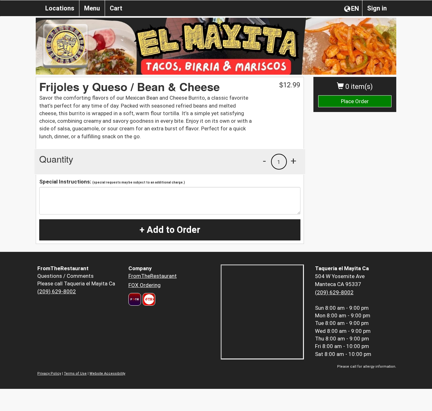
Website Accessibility (107, 373)
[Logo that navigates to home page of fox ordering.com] (148, 299)
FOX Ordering (144, 285)
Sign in (377, 8)
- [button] (264, 161)
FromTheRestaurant (152, 276)
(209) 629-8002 (56, 291)
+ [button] (293, 161)
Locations (59, 8)
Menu (92, 8)
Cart (116, 8)
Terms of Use (75, 373)
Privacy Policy (49, 373)
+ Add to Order (169, 229)
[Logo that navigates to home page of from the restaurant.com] (134, 299)
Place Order (355, 101)
